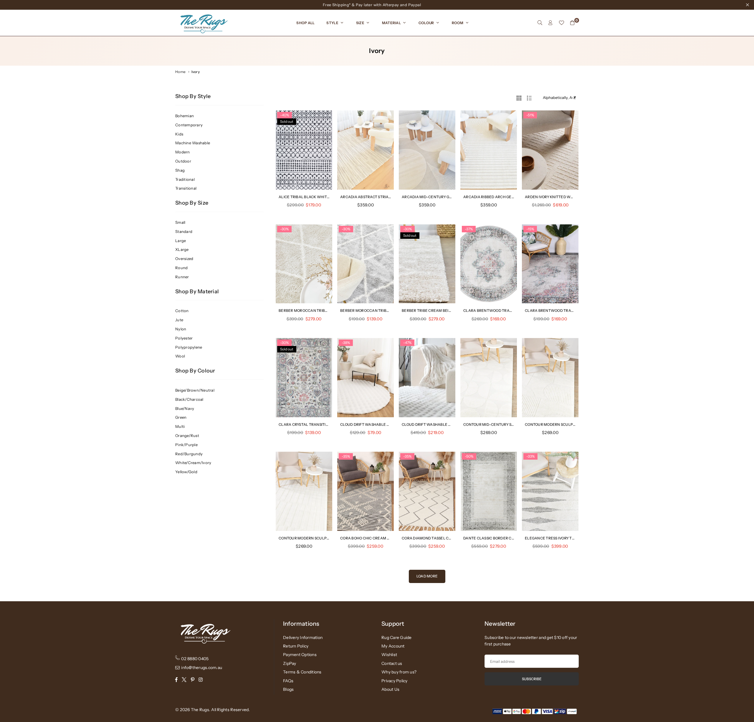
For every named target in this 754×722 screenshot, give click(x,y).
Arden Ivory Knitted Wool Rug (556, 197)
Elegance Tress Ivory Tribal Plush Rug (564, 538)
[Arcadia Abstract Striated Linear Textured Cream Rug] (365, 150)
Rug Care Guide (396, 637)
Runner (182, 276)
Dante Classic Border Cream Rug (497, 538)
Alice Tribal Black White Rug (308, 197)
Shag (180, 170)
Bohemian (184, 115)
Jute (179, 319)
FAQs (288, 680)
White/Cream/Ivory (193, 462)
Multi (180, 426)
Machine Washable (192, 142)
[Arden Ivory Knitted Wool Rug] (550, 150)
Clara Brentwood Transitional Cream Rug (569, 310)
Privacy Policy (394, 680)
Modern (182, 152)
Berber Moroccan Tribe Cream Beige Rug (320, 310)
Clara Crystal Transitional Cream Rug (319, 424)
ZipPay (289, 663)
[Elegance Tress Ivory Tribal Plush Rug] (550, 491)
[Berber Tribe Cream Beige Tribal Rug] (427, 264)
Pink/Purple (186, 444)
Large (180, 240)
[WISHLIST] (561, 22)
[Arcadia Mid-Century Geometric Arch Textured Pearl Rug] (427, 150)
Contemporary (189, 124)
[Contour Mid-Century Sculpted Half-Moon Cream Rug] (488, 377)
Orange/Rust (187, 435)
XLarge (182, 249)
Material (391, 23)
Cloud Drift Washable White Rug (435, 424)
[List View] (529, 97)
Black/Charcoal (189, 399)
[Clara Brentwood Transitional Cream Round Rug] (488, 264)
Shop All (305, 23)
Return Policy (295, 646)
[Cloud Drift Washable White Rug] (427, 377)
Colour (426, 23)
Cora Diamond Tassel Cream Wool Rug (441, 538)
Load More (427, 576)
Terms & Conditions (302, 672)
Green (180, 417)
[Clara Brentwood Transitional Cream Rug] (550, 264)
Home (180, 71)
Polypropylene (188, 347)
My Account (393, 646)
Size (360, 23)
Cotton (182, 310)
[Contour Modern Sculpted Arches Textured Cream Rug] (550, 377)
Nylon (180, 329)
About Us (390, 689)
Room (458, 23)
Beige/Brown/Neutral (194, 390)
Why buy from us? (398, 672)
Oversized (184, 258)
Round (181, 267)
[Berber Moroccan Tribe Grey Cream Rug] (365, 264)
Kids (179, 134)
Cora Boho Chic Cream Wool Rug (373, 538)
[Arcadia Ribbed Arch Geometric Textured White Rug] (488, 150)
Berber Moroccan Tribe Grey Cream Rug (381, 310)
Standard (183, 231)
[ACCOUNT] (550, 22)
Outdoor (183, 161)
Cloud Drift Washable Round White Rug (380, 424)
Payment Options (300, 654)
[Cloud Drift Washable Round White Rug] (365, 377)
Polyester (184, 338)
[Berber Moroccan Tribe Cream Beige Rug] (304, 264)
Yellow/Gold (186, 471)
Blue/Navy (184, 408)
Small (180, 222)
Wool (180, 356)
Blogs (288, 689)
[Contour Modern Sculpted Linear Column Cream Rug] (304, 491)
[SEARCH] (540, 22)
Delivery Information (303, 637)
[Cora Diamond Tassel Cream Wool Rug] (427, 491)
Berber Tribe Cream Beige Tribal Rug (439, 310)
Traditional (185, 179)
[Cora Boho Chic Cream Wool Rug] (365, 491)
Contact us (391, 663)
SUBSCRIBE (532, 679)
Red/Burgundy (189, 453)
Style (332, 23)
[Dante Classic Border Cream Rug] (488, 491)
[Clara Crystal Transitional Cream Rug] (304, 377)
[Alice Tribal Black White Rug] (304, 150)
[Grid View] (519, 97)
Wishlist (389, 654)
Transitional (185, 188)
